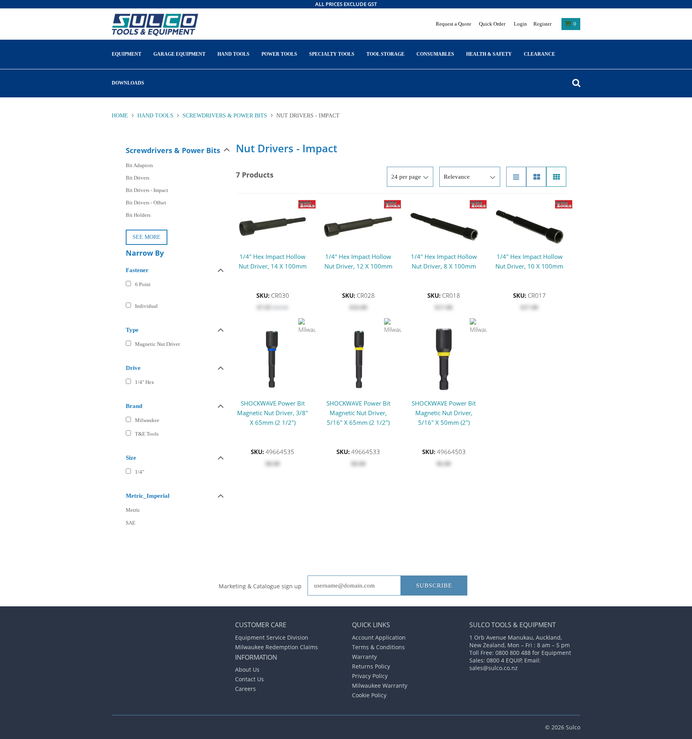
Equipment (126, 54)
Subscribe (434, 585)
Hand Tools (233, 54)
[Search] (574, 83)
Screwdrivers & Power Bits (225, 116)
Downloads (128, 83)
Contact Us (249, 679)
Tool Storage (385, 54)
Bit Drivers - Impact (147, 190)
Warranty (364, 656)
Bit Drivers (137, 178)
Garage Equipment (179, 54)
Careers (245, 689)
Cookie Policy (369, 695)
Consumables (435, 54)
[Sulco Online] (157, 25)
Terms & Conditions (378, 647)
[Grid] (556, 177)
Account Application (379, 637)
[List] (516, 177)
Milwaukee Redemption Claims (276, 647)
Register (542, 24)
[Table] (536, 177)
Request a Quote (453, 24)
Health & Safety (489, 54)
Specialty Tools (331, 54)
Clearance (539, 54)
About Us (247, 669)
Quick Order (492, 24)
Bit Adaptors (139, 165)
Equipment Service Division (271, 637)
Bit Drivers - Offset (146, 203)
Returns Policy (371, 666)
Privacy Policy (370, 676)
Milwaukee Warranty (379, 685)
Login (520, 24)
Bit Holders (138, 215)
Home (121, 116)
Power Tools (279, 54)
